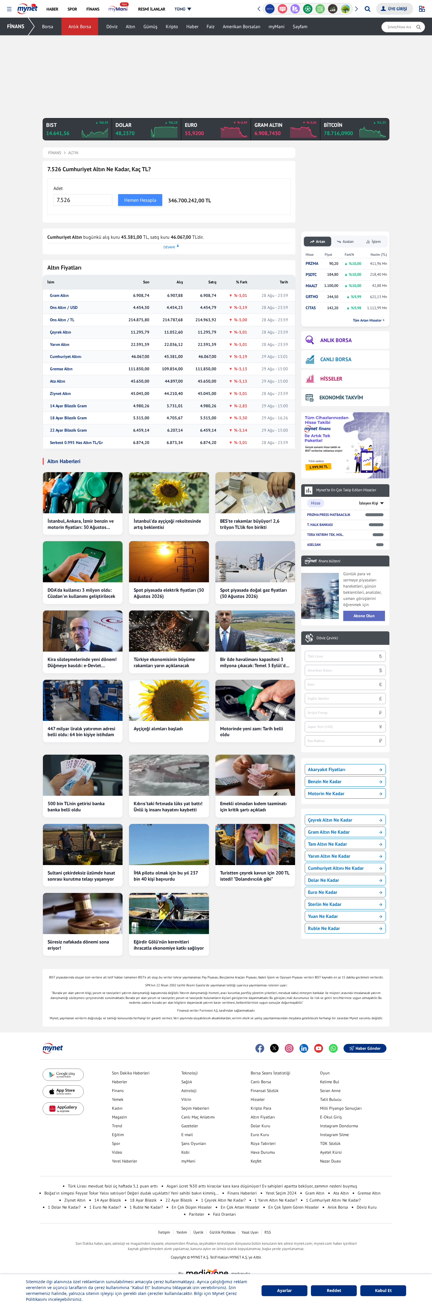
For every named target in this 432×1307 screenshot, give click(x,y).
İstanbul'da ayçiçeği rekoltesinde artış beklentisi (167, 524)
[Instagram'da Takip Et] (289, 1048)
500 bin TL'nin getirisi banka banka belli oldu (76, 806)
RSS (267, 1232)
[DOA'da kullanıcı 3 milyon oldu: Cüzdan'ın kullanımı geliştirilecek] (83, 561)
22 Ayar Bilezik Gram (68, 430)
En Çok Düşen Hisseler (192, 1207)
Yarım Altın (59, 344)
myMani (276, 26)
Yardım (181, 1232)
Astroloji (189, 1090)
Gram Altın (59, 295)
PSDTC (311, 274)
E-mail (187, 1134)
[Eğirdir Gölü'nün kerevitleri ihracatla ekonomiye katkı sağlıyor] (169, 913)
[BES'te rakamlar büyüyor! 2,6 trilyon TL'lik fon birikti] (255, 492)
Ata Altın (57, 381)
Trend (117, 1125)
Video (117, 1152)
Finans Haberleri (242, 1193)
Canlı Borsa (261, 1081)
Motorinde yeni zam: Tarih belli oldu (251, 732)
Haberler (119, 1081)
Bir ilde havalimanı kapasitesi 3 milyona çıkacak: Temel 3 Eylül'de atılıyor (254, 662)
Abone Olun (364, 615)
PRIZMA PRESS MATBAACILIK (328, 514)
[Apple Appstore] (63, 1091)
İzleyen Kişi (368, 503)
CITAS (311, 307)
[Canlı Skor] (307, 9)
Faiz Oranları (224, 1214)
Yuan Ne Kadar (323, 916)
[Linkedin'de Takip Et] (303, 1048)
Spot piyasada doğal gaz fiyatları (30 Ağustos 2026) (253, 593)
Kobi (185, 1152)
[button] (9, 9)
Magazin (119, 1117)
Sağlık (186, 1081)
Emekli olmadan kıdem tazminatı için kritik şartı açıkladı (253, 806)
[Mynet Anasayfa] (27, 7)
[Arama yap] (367, 8)
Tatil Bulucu (330, 1099)
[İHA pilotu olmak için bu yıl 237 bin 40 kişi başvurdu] (169, 844)
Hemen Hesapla (140, 200)
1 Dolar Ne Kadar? (64, 1207)
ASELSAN (314, 544)
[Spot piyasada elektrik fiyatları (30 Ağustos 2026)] (169, 561)
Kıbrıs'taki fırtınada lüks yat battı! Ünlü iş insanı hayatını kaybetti (168, 806)
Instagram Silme (334, 1134)
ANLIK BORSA (336, 340)
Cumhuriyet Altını (65, 356)
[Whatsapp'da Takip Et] (333, 1048)
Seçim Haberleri (195, 1108)
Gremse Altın (61, 368)
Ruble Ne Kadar (324, 928)
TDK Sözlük (330, 1143)
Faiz (211, 26)
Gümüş (150, 26)
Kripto (172, 26)
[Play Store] (63, 1075)
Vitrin (186, 1099)
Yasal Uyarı (250, 1232)
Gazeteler (189, 1125)
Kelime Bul (329, 1081)
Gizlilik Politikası (222, 1232)
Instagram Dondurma (339, 1125)
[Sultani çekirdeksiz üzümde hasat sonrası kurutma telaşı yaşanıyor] (83, 844)
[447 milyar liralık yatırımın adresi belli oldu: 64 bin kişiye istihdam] (83, 700)
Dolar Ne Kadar (323, 880)
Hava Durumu (263, 1152)
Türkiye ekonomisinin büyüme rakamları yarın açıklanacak (164, 662)
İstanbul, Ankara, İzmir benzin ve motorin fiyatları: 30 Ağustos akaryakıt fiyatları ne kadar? (81, 524)
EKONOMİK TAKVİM (341, 397)
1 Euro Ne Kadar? (105, 1207)
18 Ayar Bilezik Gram (68, 418)
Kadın (117, 1108)
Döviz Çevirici (327, 638)
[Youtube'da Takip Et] (318, 1048)
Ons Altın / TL (62, 319)
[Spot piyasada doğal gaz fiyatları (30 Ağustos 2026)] (255, 561)
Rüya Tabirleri (263, 1143)
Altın (130, 26)
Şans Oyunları (193, 1143)
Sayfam (300, 26)
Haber (192, 26)
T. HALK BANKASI (320, 524)
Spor (116, 1143)
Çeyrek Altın (60, 332)
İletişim (164, 1232)
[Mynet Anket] (282, 9)
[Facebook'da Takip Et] (259, 1048)
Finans (118, 1090)
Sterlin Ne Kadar (324, 904)
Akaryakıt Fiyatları (326, 769)
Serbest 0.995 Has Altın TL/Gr (76, 442)
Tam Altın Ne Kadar (327, 844)
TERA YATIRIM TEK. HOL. (325, 534)
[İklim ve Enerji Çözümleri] (345, 9)
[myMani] (119, 9)
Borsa (47, 26)
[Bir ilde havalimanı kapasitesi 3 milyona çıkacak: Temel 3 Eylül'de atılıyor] (255, 631)
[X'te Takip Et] (274, 1048)
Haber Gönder (368, 1048)
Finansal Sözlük (265, 1090)
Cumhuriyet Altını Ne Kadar (336, 868)
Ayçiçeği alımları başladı (158, 728)
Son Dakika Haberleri (131, 1073)
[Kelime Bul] (320, 9)
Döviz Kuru (367, 1207)
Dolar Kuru (260, 1125)
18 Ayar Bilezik (143, 1200)
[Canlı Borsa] (332, 9)
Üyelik (198, 1232)
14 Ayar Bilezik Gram (68, 405)
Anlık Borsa (79, 26)
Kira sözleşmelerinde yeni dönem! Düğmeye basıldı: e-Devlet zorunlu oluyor (82, 662)
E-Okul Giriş (331, 1117)
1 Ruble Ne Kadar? (146, 1207)
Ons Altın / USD (64, 307)
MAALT (311, 285)
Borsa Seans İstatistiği (270, 1073)
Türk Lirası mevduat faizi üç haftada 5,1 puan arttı (113, 1186)
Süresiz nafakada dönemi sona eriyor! (78, 945)
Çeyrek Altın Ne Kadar (330, 820)
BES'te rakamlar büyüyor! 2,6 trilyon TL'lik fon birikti (249, 524)
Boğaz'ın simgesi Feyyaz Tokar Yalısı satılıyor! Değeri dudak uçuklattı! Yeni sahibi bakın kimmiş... (131, 1193)
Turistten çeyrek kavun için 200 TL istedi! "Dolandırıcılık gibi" (254, 876)
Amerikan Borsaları (241, 26)
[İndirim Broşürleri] (295, 9)
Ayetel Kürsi (331, 1152)
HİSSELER (331, 378)
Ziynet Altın (60, 393)
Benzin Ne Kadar (324, 781)
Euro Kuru (260, 1134)
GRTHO (312, 296)
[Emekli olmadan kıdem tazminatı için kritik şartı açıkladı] (255, 775)
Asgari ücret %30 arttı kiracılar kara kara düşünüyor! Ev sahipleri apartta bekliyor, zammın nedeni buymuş (262, 1186)
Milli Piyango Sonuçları (341, 1108)
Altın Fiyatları (263, 1117)
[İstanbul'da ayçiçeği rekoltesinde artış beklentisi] (169, 492)
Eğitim (118, 1134)
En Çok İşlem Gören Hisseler (293, 1207)
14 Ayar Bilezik (107, 1200)
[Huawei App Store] (63, 1108)
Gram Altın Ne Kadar (329, 832)
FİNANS (15, 26)
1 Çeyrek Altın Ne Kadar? (223, 1200)
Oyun (325, 1073)
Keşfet (256, 1161)
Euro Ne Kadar (322, 892)
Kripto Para (261, 1108)
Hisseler (258, 1099)
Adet (58, 188)
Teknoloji (189, 1073)
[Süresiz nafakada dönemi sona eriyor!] (83, 913)
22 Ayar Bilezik (178, 1200)
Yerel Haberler (124, 1161)
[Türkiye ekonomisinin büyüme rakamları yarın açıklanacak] (169, 631)
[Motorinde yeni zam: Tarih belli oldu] (255, 700)
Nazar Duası (330, 1161)
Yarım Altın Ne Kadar (329, 856)
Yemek (117, 1099)
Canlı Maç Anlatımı (198, 1117)
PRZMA (312, 263)
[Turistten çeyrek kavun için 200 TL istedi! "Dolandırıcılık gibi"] (255, 844)
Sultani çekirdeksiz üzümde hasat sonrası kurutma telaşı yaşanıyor (81, 876)
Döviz (112, 26)
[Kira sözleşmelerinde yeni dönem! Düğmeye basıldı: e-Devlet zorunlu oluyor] (83, 631)
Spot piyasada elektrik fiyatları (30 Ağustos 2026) (169, 593)
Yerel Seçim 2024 (281, 1193)
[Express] (270, 9)
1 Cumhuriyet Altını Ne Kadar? (333, 1200)
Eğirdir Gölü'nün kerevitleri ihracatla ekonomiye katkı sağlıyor (169, 945)
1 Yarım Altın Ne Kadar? (275, 1200)
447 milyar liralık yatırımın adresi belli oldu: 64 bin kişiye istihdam (81, 732)
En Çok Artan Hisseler (240, 1207)
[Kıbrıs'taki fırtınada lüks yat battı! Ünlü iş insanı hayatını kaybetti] (169, 775)
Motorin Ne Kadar (326, 793)
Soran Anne (330, 1090)
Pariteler (196, 1214)
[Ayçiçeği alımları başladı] (169, 700)
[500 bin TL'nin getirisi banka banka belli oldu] (83, 775)
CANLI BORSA (335, 359)
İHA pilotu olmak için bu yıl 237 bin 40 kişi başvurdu (166, 876)
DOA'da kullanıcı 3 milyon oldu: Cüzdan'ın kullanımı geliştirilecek (81, 593)
